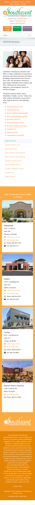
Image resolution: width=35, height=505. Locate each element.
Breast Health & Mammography (17, 113)
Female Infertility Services (15, 123)
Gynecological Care (13, 110)
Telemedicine (27, 27)
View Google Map (12, 240)
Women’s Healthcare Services (17, 126)
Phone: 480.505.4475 (13, 296)
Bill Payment (17, 27)
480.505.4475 (20, 21)
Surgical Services (12, 132)
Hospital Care (11, 129)
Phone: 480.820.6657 (13, 350)
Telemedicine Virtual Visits (15, 135)
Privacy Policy (17, 486)
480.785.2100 (22, 19)
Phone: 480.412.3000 (13, 397)
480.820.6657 (20, 23)
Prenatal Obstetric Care (15, 107)
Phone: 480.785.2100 (13, 243)
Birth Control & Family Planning (17, 116)
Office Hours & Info (13, 237)
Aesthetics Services (13, 119)
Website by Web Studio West (17, 496)
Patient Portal (7, 29)
